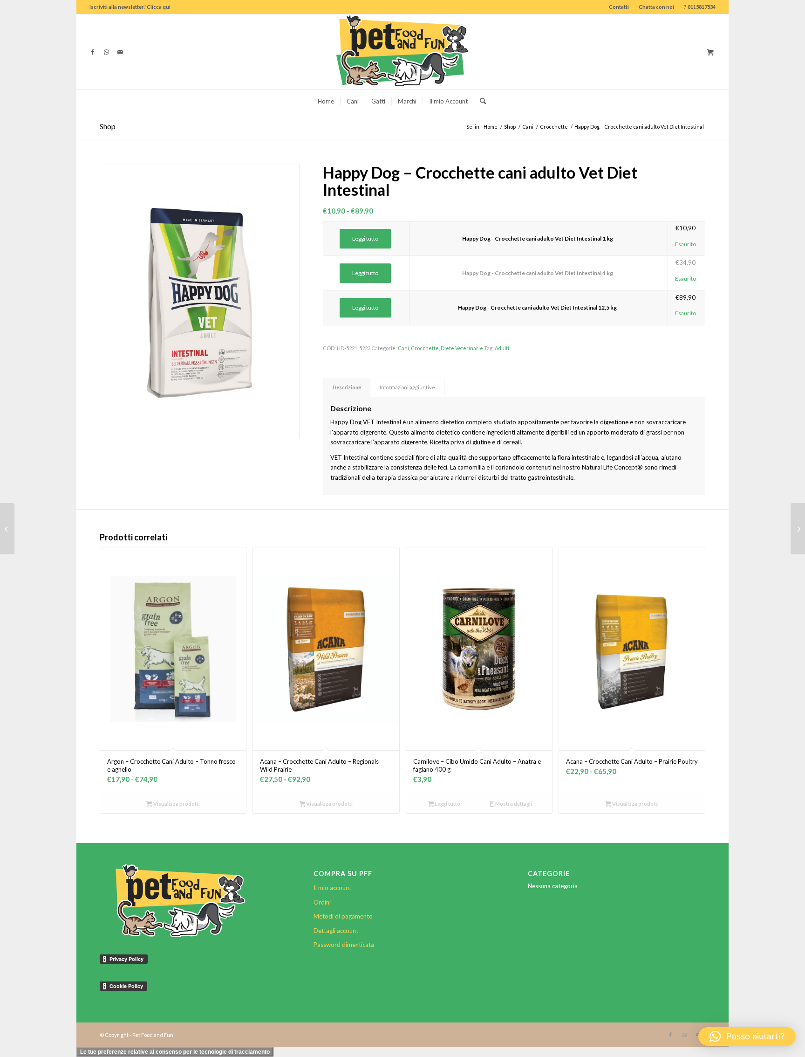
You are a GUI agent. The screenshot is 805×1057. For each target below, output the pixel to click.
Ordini (322, 902)
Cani (403, 348)
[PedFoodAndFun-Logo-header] (402, 51)
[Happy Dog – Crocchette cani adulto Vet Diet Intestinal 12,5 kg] (7, 528)
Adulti (502, 348)
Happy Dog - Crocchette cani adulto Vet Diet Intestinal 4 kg (537, 272)
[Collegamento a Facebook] (92, 52)
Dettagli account (336, 930)
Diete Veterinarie (462, 348)
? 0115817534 (700, 7)
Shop (108, 126)
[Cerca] (480, 101)
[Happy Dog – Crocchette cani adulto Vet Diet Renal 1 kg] (798, 528)
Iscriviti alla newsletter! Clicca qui (130, 7)
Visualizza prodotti (176, 804)
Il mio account (332, 887)
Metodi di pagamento (343, 916)
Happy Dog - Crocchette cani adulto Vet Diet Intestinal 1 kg (537, 238)
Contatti (619, 7)
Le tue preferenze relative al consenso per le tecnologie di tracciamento (175, 1052)
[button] (747, 1036)
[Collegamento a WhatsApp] (106, 52)
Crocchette (425, 348)
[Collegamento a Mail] (120, 52)
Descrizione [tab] (347, 387)
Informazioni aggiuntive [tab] (407, 387)
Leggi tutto (365, 238)
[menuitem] (619, 7)
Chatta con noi (656, 7)
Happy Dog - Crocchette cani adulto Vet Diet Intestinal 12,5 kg (537, 307)
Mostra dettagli (513, 804)
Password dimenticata (344, 944)
